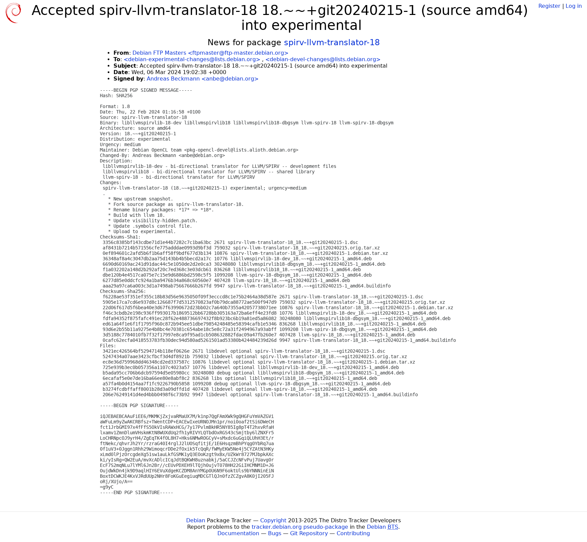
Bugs (274, 533)
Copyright (273, 520)
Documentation (238, 533)
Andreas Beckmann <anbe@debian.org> (203, 78)
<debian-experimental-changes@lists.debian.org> (192, 59)
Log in (574, 6)
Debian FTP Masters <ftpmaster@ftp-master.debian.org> (210, 53)
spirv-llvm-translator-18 (332, 42)
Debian (195, 520)
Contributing (353, 533)
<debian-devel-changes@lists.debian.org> (322, 59)
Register (549, 6)
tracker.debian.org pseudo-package (300, 527)
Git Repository (309, 533)
